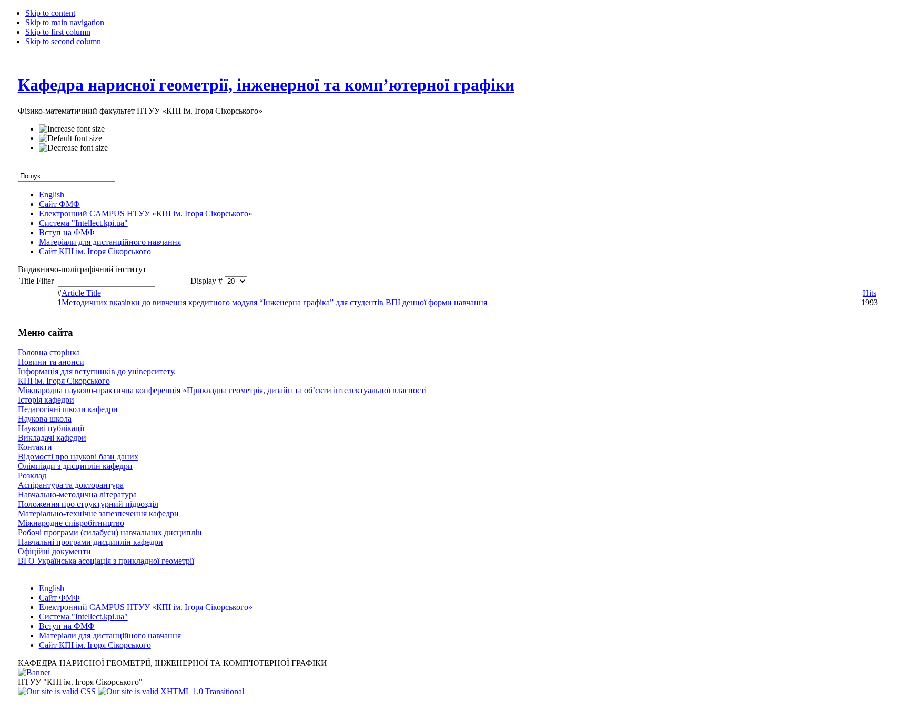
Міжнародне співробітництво (71, 522)
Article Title (81, 292)
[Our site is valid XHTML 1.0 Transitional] (171, 691)
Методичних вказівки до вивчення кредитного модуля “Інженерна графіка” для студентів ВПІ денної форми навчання (274, 302)
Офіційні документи (54, 551)
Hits (869, 292)
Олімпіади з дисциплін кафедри (75, 466)
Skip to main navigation (64, 22)
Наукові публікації (51, 428)
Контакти (35, 447)
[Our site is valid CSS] (58, 691)
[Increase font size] (72, 129)
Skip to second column (63, 41)
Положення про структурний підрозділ (88, 503)
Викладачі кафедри (52, 437)
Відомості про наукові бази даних (78, 456)
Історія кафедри (46, 399)
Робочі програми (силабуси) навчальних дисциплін (110, 532)
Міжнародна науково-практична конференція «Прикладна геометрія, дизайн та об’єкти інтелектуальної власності (222, 390)
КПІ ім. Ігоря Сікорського (64, 380)
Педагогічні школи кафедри (68, 409)
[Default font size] (70, 138)
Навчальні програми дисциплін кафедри (90, 541)
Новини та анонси (51, 361)
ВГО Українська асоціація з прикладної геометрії (106, 560)
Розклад (32, 475)
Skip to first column (57, 31)
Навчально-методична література (77, 494)
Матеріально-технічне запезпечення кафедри (98, 513)
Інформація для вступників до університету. (97, 371)
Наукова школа (45, 418)
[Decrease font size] (73, 148)
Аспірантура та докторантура (71, 485)
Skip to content (50, 12)
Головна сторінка (49, 352)
